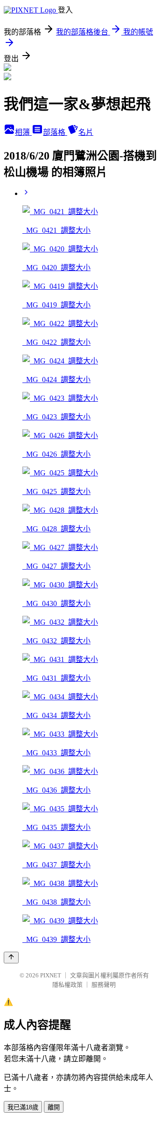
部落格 (55, 132)
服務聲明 (103, 984)
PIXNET (50, 975)
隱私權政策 (67, 984)
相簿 (23, 132)
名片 (85, 132)
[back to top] (11, 957)
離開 (54, 1107)
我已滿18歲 (22, 1107)
